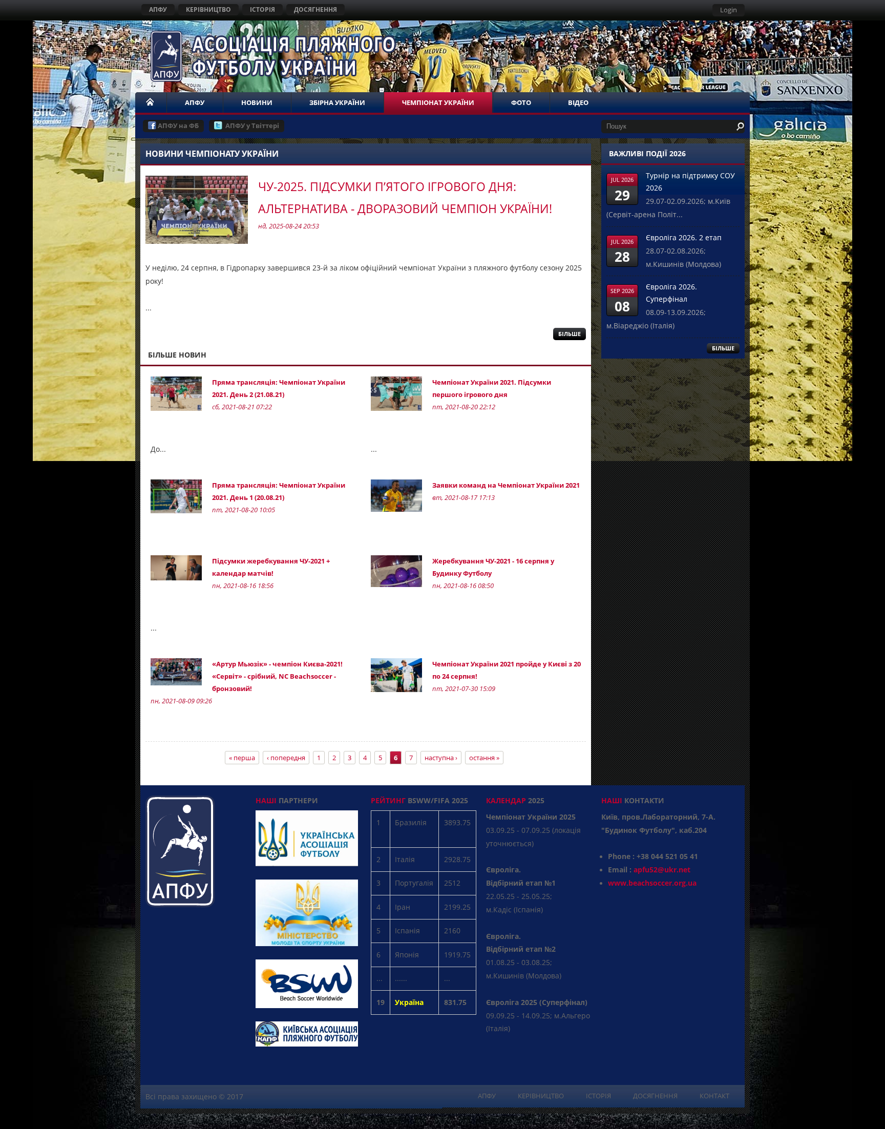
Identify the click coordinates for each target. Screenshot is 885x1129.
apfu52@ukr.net (662, 869)
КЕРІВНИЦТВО (208, 9)
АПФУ (158, 9)
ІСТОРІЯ (262, 9)
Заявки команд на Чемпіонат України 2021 (506, 485)
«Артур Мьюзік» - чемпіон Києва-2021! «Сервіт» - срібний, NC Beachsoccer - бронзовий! (277, 676)
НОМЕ (150, 102)
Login (728, 9)
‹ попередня (286, 757)
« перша (242, 757)
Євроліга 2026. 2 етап (684, 237)
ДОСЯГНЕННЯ (315, 9)
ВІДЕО (578, 102)
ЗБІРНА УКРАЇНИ (337, 102)
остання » (484, 757)
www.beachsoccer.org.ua (652, 883)
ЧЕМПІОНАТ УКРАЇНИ (438, 102)
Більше (569, 334)
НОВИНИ (256, 102)
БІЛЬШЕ (723, 348)
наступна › (441, 757)
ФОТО (521, 102)
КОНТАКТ (714, 1095)
